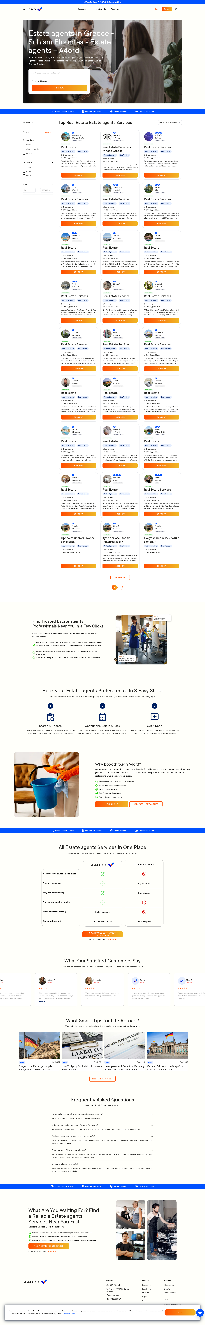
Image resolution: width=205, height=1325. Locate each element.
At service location (32, 149)
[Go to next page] (125, 587)
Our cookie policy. (70, 1314)
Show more (120, 577)
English (28, 171)
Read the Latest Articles (103, 1079)
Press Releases (170, 1293)
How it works (100, 9)
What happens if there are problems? (69, 1150)
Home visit (30, 153)
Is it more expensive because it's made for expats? (75, 1125)
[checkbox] (24, 145)
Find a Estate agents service (48, 1246)
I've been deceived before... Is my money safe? (73, 1136)
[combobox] (170, 122)
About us (115, 9)
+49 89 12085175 (113, 1299)
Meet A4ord (169, 1285)
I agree (180, 1312)
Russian (29, 175)
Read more (42, 1001)
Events (167, 1289)
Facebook (146, 1289)
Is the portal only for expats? (65, 1164)
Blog (144, 1300)
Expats (145, 1297)
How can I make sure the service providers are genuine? (77, 1114)
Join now (167, 9)
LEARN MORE (112, 804)
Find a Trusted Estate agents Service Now (102, 934)
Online (28, 145)
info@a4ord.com (112, 1295)
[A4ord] (32, 9)
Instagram (146, 1285)
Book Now (78, 175)
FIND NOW (59, 88)
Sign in (157, 9)
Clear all (48, 132)
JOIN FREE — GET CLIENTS (146, 804)
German (29, 167)
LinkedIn (145, 1293)
